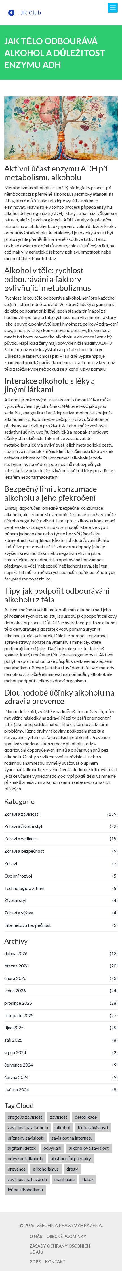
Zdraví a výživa (61, 912)
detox (88, 1179)
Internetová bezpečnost (61, 925)
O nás (36, 1236)
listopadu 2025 (61, 1015)
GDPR (35, 1261)
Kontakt (55, 1261)
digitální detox (22, 1148)
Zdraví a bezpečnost (61, 851)
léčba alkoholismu (25, 1189)
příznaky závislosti (26, 1137)
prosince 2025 (61, 1003)
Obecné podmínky (66, 1236)
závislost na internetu (71, 1137)
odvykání (52, 1148)
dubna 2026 (61, 953)
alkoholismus (46, 1168)
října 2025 (61, 1027)
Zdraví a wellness (61, 838)
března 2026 (61, 965)
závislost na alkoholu (28, 1127)
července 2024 (61, 1064)
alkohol (63, 1127)
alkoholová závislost (89, 1148)
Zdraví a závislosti (61, 814)
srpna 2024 (61, 1052)
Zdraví (61, 863)
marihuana (64, 1179)
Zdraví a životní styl (61, 826)
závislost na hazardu (27, 1179)
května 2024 (61, 1089)
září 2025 (61, 1040)
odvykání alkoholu (25, 1158)
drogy (72, 1168)
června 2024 (61, 1077)
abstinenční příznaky (71, 1158)
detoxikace (86, 1117)
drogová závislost (25, 1117)
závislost (58, 1117)
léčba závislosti (93, 1127)
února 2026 (61, 978)
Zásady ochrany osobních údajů (60, 1249)
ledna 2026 (61, 990)
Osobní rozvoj (61, 875)
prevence (17, 1168)
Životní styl (61, 900)
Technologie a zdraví (61, 888)
